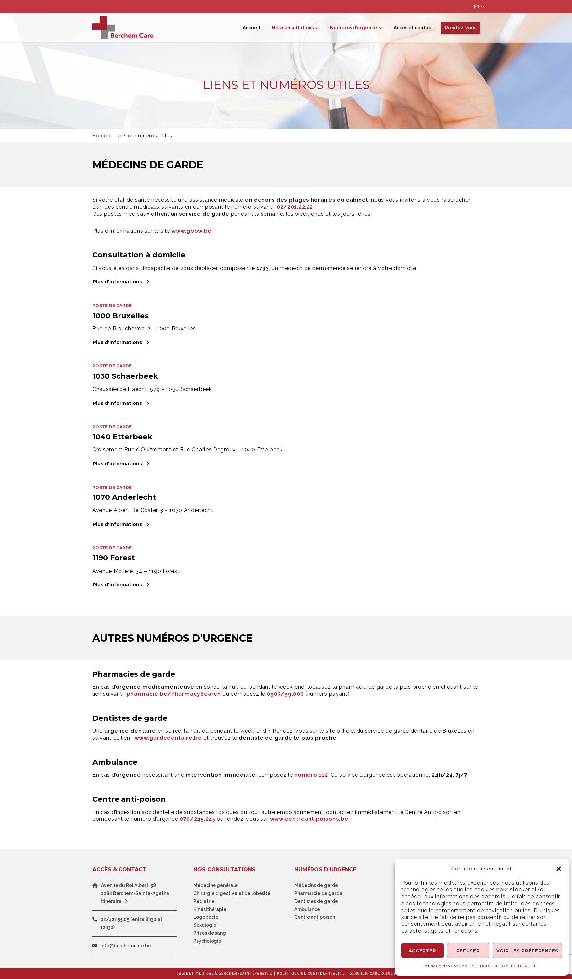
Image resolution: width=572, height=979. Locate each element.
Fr (477, 6)
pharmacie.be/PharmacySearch (174, 694)
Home (99, 136)
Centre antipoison (314, 917)
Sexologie (204, 925)
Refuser (468, 950)
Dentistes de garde (316, 901)
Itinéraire (111, 901)
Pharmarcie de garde (318, 893)
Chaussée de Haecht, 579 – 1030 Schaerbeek (152, 389)
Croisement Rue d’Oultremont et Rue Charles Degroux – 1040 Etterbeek (187, 450)
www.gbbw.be (191, 231)
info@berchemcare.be (125, 945)
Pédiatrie (204, 901)
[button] (558, 868)
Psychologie (207, 941)
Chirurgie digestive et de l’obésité (231, 893)
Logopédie (205, 917)
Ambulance (307, 909)
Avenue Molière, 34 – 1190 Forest (135, 571)
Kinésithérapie (209, 909)
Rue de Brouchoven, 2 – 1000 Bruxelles (144, 328)
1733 (263, 268)
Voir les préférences (527, 950)
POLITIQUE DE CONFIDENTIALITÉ (503, 966)
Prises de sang (209, 933)
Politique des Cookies (445, 966)
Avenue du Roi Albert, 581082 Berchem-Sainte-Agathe (135, 889)
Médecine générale (215, 885)
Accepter (422, 950)
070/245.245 (197, 819)
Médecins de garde (316, 885)
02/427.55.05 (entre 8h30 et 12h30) (131, 923)
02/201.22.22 (295, 207)
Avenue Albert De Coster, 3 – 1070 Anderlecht (152, 510)
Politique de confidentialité (311, 973)
